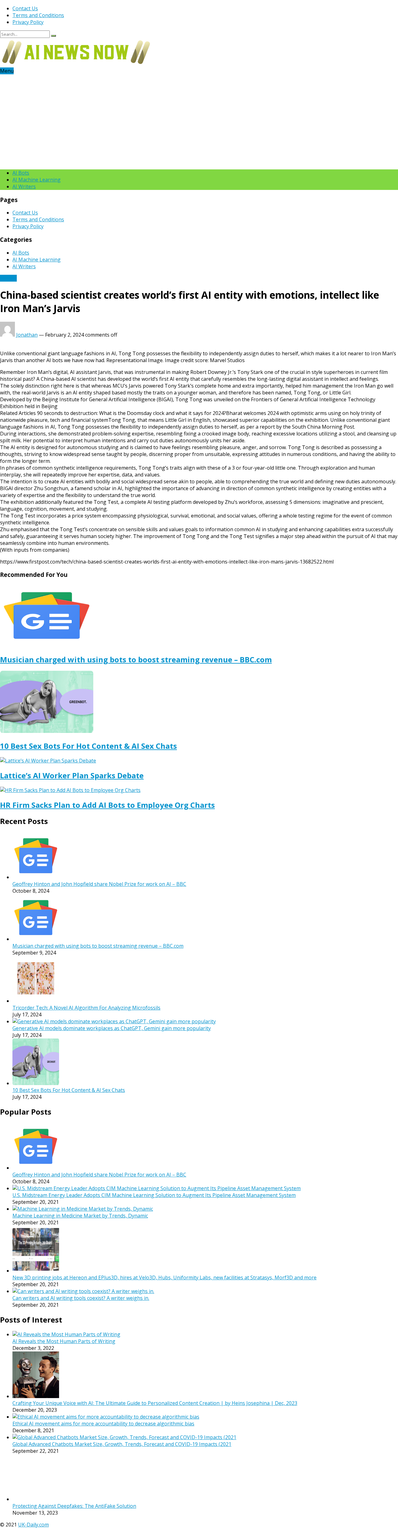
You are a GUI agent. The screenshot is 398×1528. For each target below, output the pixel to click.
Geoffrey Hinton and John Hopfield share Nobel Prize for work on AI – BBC (99, 884)
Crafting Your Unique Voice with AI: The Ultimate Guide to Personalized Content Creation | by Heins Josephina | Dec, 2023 (154, 1403)
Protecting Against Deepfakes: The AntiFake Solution (74, 1464)
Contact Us (25, 8)
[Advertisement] (199, 120)
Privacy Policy (28, 22)
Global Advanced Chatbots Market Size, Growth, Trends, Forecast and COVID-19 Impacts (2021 (121, 1444)
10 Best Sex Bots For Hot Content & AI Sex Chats (88, 746)
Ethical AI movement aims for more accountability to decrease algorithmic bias (103, 1423)
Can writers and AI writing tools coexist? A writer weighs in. (80, 1298)
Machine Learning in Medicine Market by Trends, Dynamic (80, 1215)
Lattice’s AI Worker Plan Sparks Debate (72, 775)
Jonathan (27, 334)
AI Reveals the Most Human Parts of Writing (63, 1341)
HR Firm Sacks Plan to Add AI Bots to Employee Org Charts (107, 805)
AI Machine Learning (36, 179)
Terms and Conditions (38, 15)
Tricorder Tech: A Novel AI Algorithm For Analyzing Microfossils (86, 1007)
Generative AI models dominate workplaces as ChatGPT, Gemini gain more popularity (111, 1028)
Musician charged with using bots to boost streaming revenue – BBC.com (136, 659)
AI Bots (20, 172)
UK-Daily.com (33, 1483)
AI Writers (24, 186)
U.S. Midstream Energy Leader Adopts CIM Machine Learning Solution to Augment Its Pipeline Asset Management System (154, 1195)
